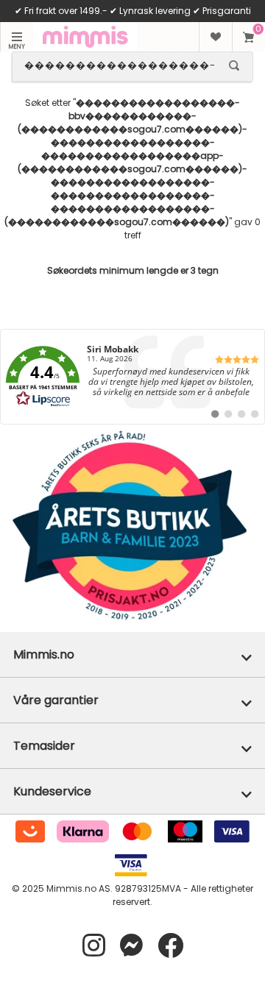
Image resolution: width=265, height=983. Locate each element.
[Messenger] (131, 945)
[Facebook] (170, 945)
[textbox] (119, 65)
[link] (132, 377)
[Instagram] (93, 945)
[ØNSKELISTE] (215, 37)
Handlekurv (248, 37)
